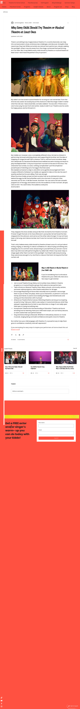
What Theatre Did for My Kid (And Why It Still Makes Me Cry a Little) (65, 367)
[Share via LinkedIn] (19, 335)
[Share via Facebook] (12, 335)
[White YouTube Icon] (1, 701)
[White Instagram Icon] (1, 706)
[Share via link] (23, 335)
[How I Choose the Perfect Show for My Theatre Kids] (14, 357)
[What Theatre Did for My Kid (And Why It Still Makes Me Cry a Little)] (65, 357)
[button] (1, 2)
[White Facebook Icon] (1, 704)
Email (40, 430)
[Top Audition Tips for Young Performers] (40, 357)
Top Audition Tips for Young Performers (37, 367)
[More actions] (68, 23)
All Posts (5, 12)
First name (41, 422)
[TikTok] (1, 698)
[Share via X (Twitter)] (15, 335)
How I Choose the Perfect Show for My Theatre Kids (13, 367)
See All (75, 348)
